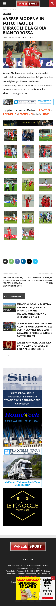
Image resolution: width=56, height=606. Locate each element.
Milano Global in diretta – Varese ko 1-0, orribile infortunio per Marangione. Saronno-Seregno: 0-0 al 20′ (34, 310)
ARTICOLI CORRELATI (13, 296)
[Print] (5, 261)
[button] (4, 3)
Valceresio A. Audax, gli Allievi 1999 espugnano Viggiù (40, 280)
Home (5, 10)
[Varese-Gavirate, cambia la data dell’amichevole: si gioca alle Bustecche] (9, 345)
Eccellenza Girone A (7, 309)
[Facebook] (17, 261)
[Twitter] (35, 261)
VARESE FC (13, 10)
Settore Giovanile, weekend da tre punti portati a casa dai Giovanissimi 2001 (14, 281)
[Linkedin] (23, 261)
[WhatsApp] (11, 261)
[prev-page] (4, 355)
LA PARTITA (44, 110)
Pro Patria (7, 330)
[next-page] (8, 355)
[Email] (29, 261)
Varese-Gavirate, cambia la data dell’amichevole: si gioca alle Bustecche (34, 345)
